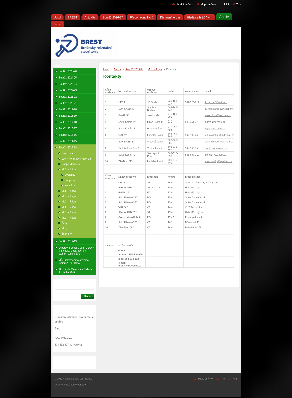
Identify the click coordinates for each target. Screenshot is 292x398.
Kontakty (70, 185)
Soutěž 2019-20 (68, 109)
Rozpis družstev (71, 164)
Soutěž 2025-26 (68, 71)
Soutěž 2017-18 (68, 122)
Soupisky (70, 180)
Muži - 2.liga (69, 190)
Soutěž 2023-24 (68, 83)
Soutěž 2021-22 (68, 96)
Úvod (106, 69)
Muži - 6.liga (69, 212)
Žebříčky (67, 233)
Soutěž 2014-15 (68, 141)
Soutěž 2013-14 (68, 147)
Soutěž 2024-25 (68, 77)
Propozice (67, 153)
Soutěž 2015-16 (68, 134)
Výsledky (70, 174)
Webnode (80, 384)
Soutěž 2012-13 (68, 241)
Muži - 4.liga (69, 201)
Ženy (64, 223)
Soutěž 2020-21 (68, 103)
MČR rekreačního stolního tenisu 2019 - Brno (74, 261)
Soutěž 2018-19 (68, 115)
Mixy (64, 228)
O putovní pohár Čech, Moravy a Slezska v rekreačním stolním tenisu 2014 (76, 250)
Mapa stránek (208, 4)
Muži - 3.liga (69, 196)
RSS (226, 4)
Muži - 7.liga (69, 217)
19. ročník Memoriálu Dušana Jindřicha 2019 (75, 271)
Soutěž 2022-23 (68, 90)
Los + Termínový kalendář (77, 158)
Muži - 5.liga (69, 206)
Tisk (238, 4)
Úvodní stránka (184, 4)
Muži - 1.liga (69, 169)
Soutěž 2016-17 (68, 128)
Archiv (117, 69)
